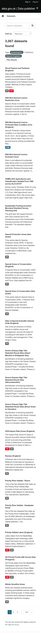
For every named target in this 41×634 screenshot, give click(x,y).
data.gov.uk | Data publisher (18, 8)
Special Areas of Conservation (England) (18, 265)
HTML (8, 147)
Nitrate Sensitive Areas (15, 584)
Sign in (27, 2)
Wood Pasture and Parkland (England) (17, 69)
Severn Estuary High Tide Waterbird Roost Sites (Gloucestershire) (16, 380)
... (21, 612)
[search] (33, 25)
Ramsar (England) (13, 456)
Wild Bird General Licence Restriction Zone (16, 99)
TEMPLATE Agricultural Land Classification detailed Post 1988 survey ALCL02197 (19, 181)
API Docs (15, 624)
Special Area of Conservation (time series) (20, 292)
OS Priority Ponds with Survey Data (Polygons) (20, 558)
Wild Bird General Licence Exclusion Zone (16, 155)
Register (35, 2)
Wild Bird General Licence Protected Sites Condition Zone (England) (18, 124)
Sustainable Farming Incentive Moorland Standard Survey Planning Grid (18, 208)
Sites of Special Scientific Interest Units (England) (19, 322)
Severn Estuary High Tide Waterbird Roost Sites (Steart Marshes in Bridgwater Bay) (17, 353)
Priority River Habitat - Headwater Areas (19, 506)
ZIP (7, 91)
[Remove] (20, 56)
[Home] (3, 15)
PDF (11, 91)
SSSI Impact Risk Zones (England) (20, 431)
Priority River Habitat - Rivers (17, 480)
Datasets (11, 15)
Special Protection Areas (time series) (18, 235)
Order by (8, 34)
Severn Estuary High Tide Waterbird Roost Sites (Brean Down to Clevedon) (20, 406)
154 (26, 612)
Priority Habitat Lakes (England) (19, 532)
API (6, 624)
